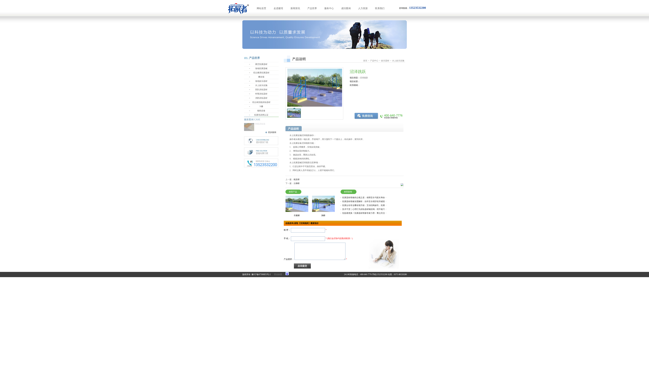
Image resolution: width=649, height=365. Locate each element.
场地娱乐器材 (261, 81)
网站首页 (261, 8)
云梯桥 (297, 183)
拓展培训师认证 (261, 115)
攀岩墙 (261, 77)
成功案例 (346, 8)
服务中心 (329, 8)
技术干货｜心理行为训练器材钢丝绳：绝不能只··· (364, 209)
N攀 (261, 106)
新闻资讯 (295, 8)
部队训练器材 (261, 89)
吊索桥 (297, 215)
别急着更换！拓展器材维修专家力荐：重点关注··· (364, 213)
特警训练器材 (261, 94)
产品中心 (374, 60)
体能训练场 (260, 124)
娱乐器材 (385, 60)
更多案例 (272, 132)
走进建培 (278, 8)
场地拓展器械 (261, 68)
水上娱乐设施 (261, 85)
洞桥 (323, 215)
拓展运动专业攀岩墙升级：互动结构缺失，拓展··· (364, 205)
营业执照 (278, 274)
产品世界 (312, 8)
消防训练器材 (261, 98)
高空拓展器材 (261, 64)
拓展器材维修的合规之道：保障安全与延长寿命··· (364, 197)
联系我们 (379, 8)
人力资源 (363, 8)
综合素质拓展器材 (261, 72)
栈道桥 (297, 179)
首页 (365, 60)
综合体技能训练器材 (261, 102)
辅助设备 (261, 111)
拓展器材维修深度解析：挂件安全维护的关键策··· (364, 201)
